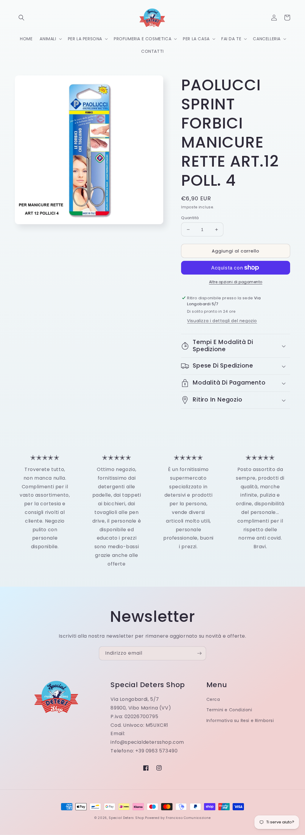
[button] (21, 17)
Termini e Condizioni (229, 710)
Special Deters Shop (126, 818)
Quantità (190, 218)
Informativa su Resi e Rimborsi (240, 721)
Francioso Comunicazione (188, 818)
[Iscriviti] (199, 653)
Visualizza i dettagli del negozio (222, 321)
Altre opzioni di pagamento (235, 281)
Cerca (213, 699)
